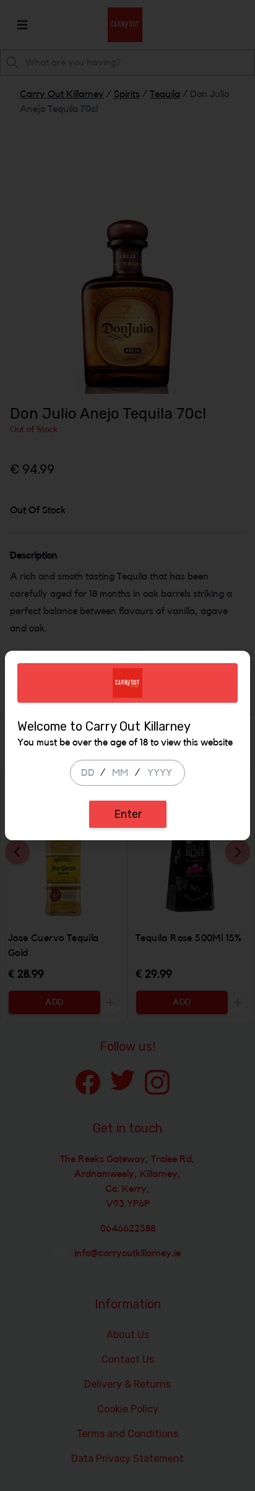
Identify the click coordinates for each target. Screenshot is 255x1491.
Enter (128, 814)
